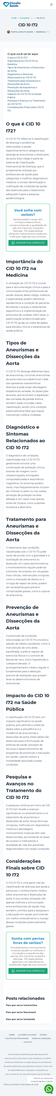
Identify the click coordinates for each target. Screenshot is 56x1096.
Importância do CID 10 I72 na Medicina (22, 63)
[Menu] (51, 4)
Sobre (12, 1035)
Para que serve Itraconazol (21, 1012)
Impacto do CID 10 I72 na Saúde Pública (24, 96)
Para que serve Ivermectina (21, 1005)
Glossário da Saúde (27, 1035)
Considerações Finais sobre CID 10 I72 (25, 109)
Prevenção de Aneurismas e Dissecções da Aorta (22, 89)
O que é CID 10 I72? (17, 57)
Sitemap (43, 1035)
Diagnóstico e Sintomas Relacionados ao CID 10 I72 (21, 76)
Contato (28, 1042)
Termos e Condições (41, 1038)
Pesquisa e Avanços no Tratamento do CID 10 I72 (26, 102)
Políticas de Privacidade (17, 1038)
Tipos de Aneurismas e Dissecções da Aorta (25, 69)
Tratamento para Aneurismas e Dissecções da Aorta (23, 82)
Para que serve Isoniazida (20, 1019)
